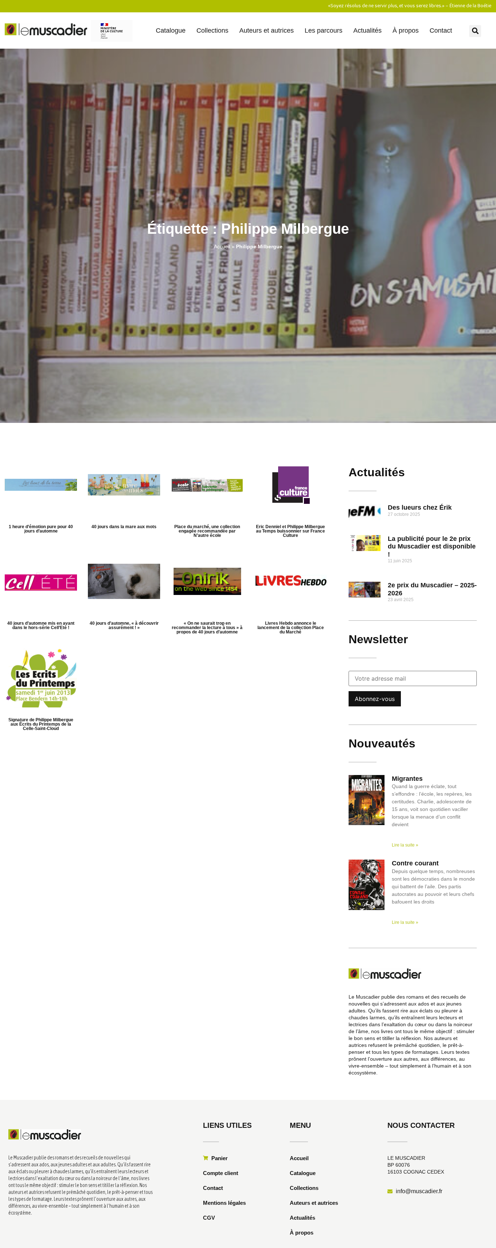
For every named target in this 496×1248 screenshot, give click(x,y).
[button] (475, 31)
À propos (406, 30)
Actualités (367, 30)
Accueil (222, 246)
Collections (212, 30)
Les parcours (323, 30)
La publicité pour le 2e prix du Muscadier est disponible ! (432, 546)
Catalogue (171, 30)
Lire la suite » (405, 845)
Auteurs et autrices (266, 30)
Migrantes (407, 778)
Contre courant (415, 863)
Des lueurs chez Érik (420, 507)
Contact (441, 30)
